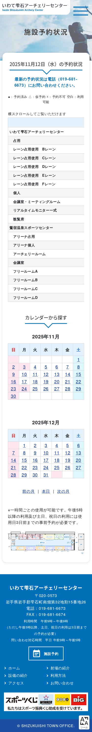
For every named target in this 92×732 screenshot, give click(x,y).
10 (24, 374)
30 (13, 396)
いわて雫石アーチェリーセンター (35, 7)
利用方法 (58, 675)
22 (78, 381)
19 (46, 381)
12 (46, 374)
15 (78, 374)
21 (67, 381)
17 (24, 381)
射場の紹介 (60, 667)
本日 (46, 491)
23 (13, 388)
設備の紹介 (18, 675)
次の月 (63, 491)
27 (57, 388)
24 (24, 388)
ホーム (14, 667)
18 (35, 381)
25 (35, 388)
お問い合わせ (62, 682)
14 (67, 374)
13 (57, 374)
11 (35, 374)
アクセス (16, 682)
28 (67, 388)
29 (78, 388)
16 (13, 381)
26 (46, 388)
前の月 (28, 491)
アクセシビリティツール (84, 722)
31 (46, 474)
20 (57, 381)
